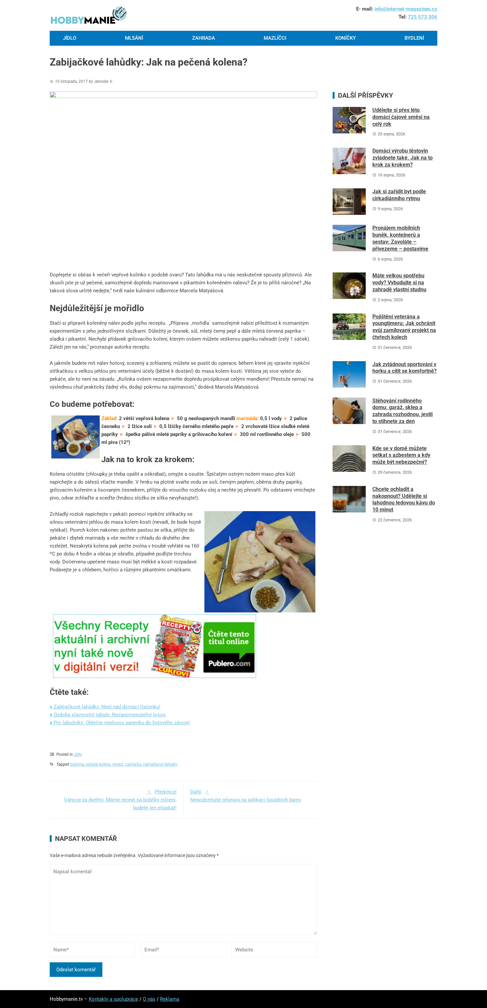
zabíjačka (133, 764)
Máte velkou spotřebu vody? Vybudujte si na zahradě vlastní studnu (399, 282)
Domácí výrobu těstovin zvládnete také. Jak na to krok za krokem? (402, 158)
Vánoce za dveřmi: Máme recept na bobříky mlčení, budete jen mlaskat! (120, 800)
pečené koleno (98, 764)
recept (117, 764)
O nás (149, 999)
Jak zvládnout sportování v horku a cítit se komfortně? (404, 367)
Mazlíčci (275, 38)
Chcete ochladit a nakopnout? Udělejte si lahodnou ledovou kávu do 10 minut (403, 499)
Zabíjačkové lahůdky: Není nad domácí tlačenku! (107, 707)
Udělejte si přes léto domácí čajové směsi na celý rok (401, 117)
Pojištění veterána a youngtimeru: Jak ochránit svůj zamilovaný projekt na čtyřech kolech (404, 326)
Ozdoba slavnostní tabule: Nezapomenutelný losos (110, 715)
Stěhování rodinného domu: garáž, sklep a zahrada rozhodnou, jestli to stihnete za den (402, 411)
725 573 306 (422, 17)
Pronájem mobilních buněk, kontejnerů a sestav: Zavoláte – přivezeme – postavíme (400, 238)
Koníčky (345, 38)
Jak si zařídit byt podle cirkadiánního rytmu (399, 195)
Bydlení (414, 38)
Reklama (169, 999)
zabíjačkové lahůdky (160, 764)
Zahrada (203, 38)
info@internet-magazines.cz (405, 9)
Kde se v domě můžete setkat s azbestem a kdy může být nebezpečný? (401, 455)
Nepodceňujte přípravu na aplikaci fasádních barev (245, 796)
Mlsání (134, 38)
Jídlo (69, 38)
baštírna (77, 764)
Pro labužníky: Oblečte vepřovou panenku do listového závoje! (122, 723)
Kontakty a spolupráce (113, 999)
